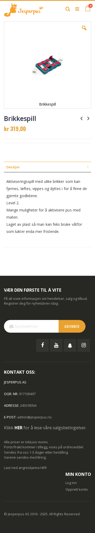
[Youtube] (56, 345)
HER (43, 467)
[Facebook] (42, 345)
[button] (84, 32)
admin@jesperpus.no (34, 417)
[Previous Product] (81, 118)
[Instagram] (83, 345)
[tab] (47, 167)
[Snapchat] (70, 345)
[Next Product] (88, 118)
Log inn (71, 482)
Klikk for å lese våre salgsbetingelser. (45, 428)
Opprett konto (76, 489)
